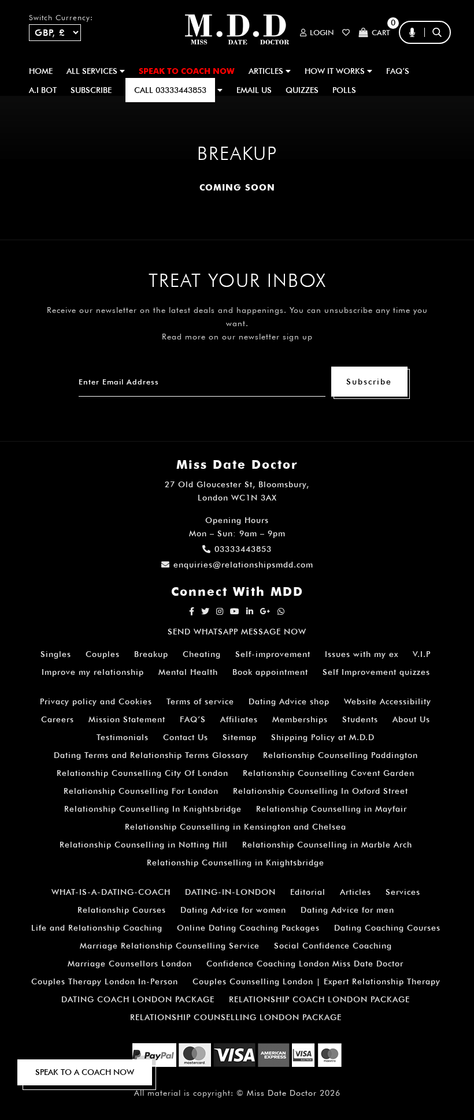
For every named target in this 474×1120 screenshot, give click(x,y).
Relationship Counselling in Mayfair (331, 808)
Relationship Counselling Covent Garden (328, 773)
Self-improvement (272, 654)
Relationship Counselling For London (141, 791)
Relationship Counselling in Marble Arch (327, 844)
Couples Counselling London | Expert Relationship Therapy (316, 981)
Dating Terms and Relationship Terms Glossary (151, 755)
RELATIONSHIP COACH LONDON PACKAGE (319, 999)
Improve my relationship (93, 672)
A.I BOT (43, 90)
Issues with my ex (361, 654)
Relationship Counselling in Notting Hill (144, 844)
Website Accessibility (387, 701)
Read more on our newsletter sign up (237, 336)
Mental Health (188, 672)
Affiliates (239, 719)
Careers (57, 719)
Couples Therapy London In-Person (104, 981)
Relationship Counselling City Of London (142, 773)
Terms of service (200, 701)
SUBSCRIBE (91, 90)
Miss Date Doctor (282, 1092)
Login (322, 32)
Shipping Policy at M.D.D (323, 737)
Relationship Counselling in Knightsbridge (235, 862)
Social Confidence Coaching (333, 945)
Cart (381, 32)
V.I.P (422, 654)
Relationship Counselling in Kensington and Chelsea (235, 826)
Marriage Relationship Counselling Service (170, 945)
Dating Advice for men (347, 909)
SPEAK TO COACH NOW (187, 71)
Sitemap (240, 737)
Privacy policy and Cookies (96, 701)
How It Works (336, 71)
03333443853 (243, 549)
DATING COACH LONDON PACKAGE (137, 999)
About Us (411, 719)
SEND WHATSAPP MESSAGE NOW (237, 631)
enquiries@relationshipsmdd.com (243, 564)
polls (344, 90)
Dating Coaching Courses (387, 927)
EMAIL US (254, 90)
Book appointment (270, 672)
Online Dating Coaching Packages (248, 927)
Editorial (307, 892)
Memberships (300, 719)
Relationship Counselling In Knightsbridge (153, 808)
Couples (103, 654)
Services (403, 892)
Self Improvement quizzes (376, 672)
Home (41, 71)
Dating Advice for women (233, 909)
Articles (355, 892)
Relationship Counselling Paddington (340, 755)
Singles (55, 654)
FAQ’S (397, 71)
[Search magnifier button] (441, 55)
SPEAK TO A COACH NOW (84, 1072)
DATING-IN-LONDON (230, 892)
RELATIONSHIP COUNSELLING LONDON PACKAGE (236, 1017)
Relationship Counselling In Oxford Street (320, 791)
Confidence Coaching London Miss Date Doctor (304, 963)
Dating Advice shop (289, 701)
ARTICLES (267, 71)
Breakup (151, 654)
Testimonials (123, 737)
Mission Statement (126, 719)
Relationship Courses (121, 909)
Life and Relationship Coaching (96, 927)
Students (360, 719)
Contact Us (185, 737)
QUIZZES (302, 90)
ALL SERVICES (93, 71)
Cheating (202, 654)
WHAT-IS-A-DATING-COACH (111, 892)
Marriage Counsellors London (130, 963)
